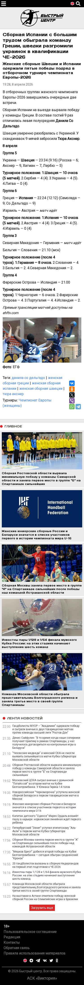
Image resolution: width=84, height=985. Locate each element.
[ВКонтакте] (72, 383)
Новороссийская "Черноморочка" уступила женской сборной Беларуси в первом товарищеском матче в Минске (46, 795)
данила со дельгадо (28, 378)
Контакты (12, 942)
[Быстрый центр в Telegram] (38, 960)
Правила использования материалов (34, 953)
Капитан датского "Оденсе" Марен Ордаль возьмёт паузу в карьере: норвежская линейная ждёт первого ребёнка (46, 819)
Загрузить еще (42, 908)
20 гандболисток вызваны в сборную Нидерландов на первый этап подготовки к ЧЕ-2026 (45, 865)
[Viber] (72, 400)
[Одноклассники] (72, 389)
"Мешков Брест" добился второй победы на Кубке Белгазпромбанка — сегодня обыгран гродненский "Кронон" (45, 855)
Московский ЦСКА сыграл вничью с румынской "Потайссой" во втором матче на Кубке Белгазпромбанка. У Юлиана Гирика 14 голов (42, 784)
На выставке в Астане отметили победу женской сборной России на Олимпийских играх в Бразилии (45, 897)
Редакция (12, 937)
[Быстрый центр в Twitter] (51, 960)
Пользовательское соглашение (30, 932)
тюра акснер (13, 394)
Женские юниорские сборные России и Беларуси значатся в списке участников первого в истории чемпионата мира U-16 (44, 807)
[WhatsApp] (72, 406)
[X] (72, 395)
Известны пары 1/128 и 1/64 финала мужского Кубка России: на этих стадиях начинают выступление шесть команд (46, 875)
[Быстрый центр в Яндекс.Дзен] (31, 960)
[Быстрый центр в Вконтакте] (45, 960)
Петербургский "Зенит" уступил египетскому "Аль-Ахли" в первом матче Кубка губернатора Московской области (44, 831)
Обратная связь (17, 948)
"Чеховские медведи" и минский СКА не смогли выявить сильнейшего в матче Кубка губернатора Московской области (44, 756)
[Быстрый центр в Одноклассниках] (57, 960)
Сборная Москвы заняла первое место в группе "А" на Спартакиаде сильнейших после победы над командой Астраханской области (45, 843)
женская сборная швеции (40, 388)
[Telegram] (78, 406)
